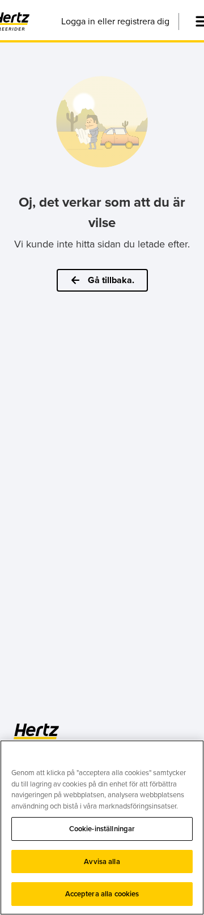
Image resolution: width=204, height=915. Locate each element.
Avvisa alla (102, 861)
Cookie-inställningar (102, 828)
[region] (102, 827)
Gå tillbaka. (111, 280)
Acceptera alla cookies (102, 893)
